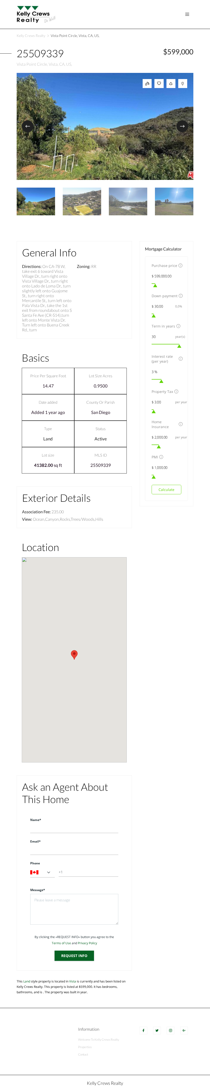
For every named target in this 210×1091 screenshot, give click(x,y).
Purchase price (164, 265)
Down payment (164, 295)
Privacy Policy (87, 943)
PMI (155, 457)
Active (100, 438)
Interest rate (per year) (162, 359)
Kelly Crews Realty (31, 35)
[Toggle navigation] (187, 14)
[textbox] (42, 872)
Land (48, 438)
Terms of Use (61, 943)
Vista (72, 981)
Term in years (163, 326)
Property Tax (162, 391)
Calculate (166, 489)
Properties (85, 1047)
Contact (83, 1054)
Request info (74, 955)
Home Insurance (160, 424)
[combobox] (42, 872)
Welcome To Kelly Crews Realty (98, 1039)
